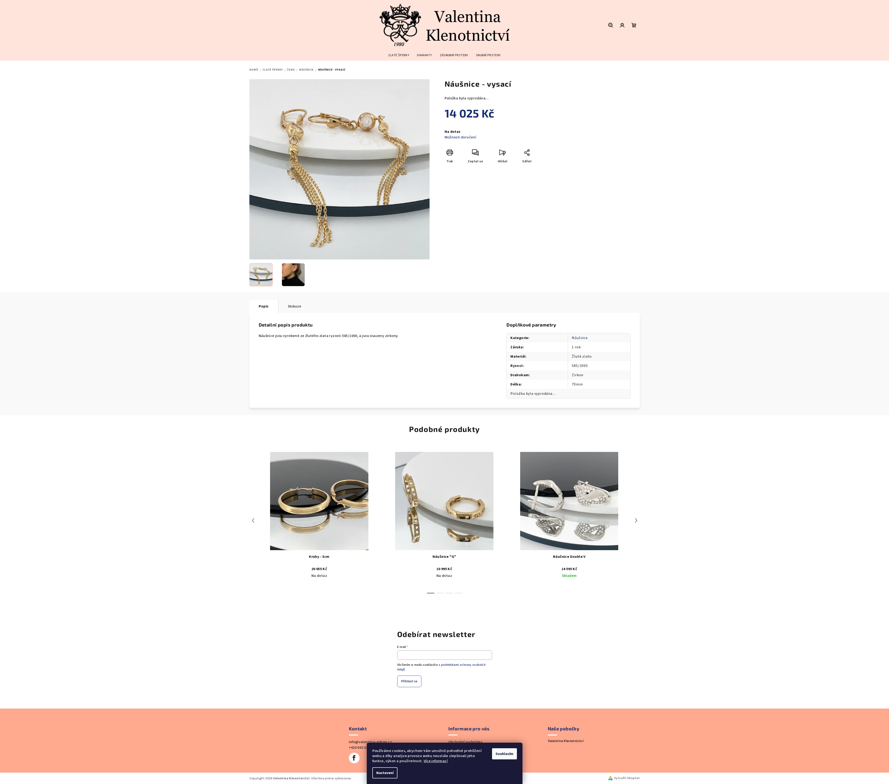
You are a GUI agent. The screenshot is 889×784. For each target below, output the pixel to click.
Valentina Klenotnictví (566, 740)
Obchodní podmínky (465, 742)
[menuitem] (398, 55)
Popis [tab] (264, 306)
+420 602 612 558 (363, 747)
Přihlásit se (409, 681)
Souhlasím (504, 753)
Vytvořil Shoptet (627, 778)
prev (253, 520)
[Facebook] (354, 758)
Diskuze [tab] (294, 306)
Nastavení (384, 772)
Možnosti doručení (460, 137)
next (636, 520)
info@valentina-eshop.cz (370, 742)
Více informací (436, 761)
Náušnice (580, 337)
